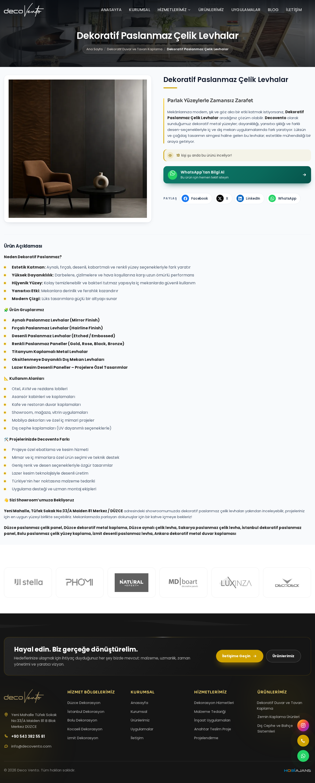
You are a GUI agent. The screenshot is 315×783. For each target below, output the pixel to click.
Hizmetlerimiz (172, 10)
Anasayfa (111, 10)
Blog (273, 10)
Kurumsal (139, 10)
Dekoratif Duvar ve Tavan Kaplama (134, 49)
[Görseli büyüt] (78, 149)
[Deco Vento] (24, 10)
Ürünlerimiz (211, 10)
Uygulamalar (246, 10)
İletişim (294, 10)
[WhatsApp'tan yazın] (303, 756)
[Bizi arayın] (303, 741)
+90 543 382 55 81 (28, 736)
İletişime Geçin (236, 656)
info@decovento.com (31, 746)
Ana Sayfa (94, 49)
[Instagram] (303, 725)
